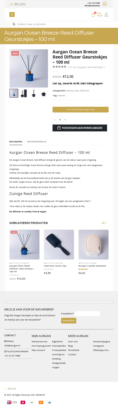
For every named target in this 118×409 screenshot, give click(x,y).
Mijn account (38, 350)
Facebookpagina (101, 341)
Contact (72, 354)
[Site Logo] (17, 4)
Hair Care (59, 263)
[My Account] (106, 14)
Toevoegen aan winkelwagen (82, 128)
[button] (12, 14)
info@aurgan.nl (12, 345)
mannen (61, 95)
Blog (70, 345)
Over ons (73, 341)
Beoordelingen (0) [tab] (36, 141)
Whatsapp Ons (101, 350)
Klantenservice (39, 341)
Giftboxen (84, 90)
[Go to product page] (59, 245)
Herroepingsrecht (41, 345)
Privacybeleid (59, 350)
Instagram (98, 345)
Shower (93, 263)
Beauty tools (72, 90)
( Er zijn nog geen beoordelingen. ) (86, 67)
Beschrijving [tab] (15, 141)
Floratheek (73, 350)
